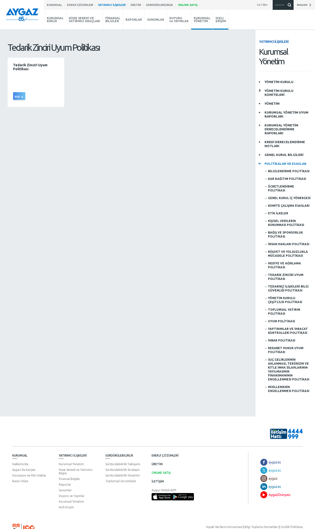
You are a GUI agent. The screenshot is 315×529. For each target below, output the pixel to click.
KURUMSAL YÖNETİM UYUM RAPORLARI (286, 114)
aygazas (274, 462)
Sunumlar (65, 490)
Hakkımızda (20, 464)
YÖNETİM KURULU (279, 82)
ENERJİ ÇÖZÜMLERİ (165, 455)
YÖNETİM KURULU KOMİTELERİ (279, 92)
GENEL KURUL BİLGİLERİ (284, 154)
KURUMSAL (19, 455)
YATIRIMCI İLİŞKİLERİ (73, 455)
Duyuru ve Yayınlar (72, 495)
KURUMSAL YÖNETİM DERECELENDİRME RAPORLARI (281, 129)
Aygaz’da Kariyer (24, 469)
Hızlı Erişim (66, 507)
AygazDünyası (279, 495)
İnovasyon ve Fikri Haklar (29, 475)
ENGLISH (303, 4)
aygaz (273, 478)
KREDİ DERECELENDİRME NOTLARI (285, 144)
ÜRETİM (157, 464)
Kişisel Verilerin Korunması (224, 527)
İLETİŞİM (158, 481)
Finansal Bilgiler (69, 478)
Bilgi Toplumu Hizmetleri (261, 527)
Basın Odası (20, 481)
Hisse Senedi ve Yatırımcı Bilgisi (76, 471)
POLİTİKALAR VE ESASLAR (285, 163)
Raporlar (65, 484)
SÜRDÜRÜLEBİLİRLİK (119, 455)
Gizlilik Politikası (292, 527)
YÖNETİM (272, 103)
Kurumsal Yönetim (71, 464)
